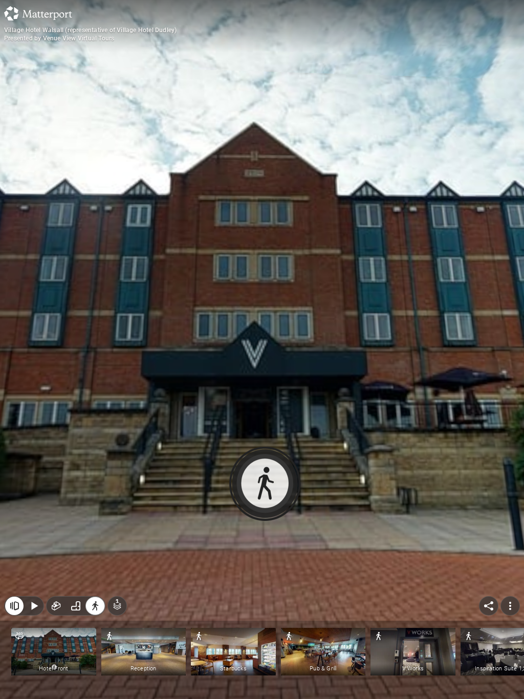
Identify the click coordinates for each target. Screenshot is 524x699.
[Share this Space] (488, 606)
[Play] (34, 606)
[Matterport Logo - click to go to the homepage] (38, 13)
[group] (75, 606)
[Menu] (510, 606)
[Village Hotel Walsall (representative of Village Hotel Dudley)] (262, 349)
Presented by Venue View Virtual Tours (59, 38)
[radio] (56, 606)
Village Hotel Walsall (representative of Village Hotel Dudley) (90, 30)
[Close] (14, 606)
